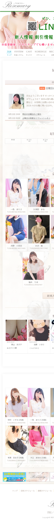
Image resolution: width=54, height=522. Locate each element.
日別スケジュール (28, 490)
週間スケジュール (45, 490)
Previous (2, 30)
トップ (15, 490)
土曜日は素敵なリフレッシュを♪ (36, 118)
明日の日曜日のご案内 (31, 114)
